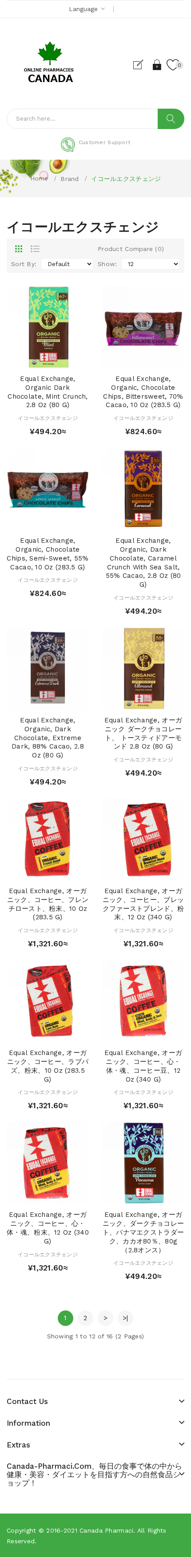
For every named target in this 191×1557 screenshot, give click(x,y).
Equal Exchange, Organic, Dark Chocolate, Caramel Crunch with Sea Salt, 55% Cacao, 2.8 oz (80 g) (143, 562)
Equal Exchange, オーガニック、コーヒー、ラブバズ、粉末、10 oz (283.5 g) (47, 1066)
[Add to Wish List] (48, 359)
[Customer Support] (95, 150)
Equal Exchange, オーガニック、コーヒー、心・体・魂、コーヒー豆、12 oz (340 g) (143, 1066)
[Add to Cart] (32, 359)
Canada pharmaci (106, 1530)
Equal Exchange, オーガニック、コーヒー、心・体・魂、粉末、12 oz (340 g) (48, 1228)
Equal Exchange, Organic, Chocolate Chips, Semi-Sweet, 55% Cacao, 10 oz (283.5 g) (47, 554)
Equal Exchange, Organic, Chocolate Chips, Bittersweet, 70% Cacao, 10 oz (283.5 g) (143, 392)
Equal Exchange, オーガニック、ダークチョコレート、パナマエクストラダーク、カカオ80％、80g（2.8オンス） (143, 1232)
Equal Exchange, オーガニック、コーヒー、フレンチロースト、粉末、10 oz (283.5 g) (47, 904)
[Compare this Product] (63, 359)
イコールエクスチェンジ (126, 178)
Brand (69, 178)
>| (125, 1318)
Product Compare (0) (131, 248)
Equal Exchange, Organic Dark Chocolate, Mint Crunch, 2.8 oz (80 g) (48, 392)
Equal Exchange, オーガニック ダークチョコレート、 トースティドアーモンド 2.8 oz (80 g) (143, 733)
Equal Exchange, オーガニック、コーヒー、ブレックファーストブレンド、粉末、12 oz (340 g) (143, 904)
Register (142, 64)
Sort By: (23, 263)
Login (157, 64)
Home (39, 178)
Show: (107, 263)
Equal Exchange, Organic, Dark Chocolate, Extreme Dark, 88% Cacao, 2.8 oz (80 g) (48, 737)
